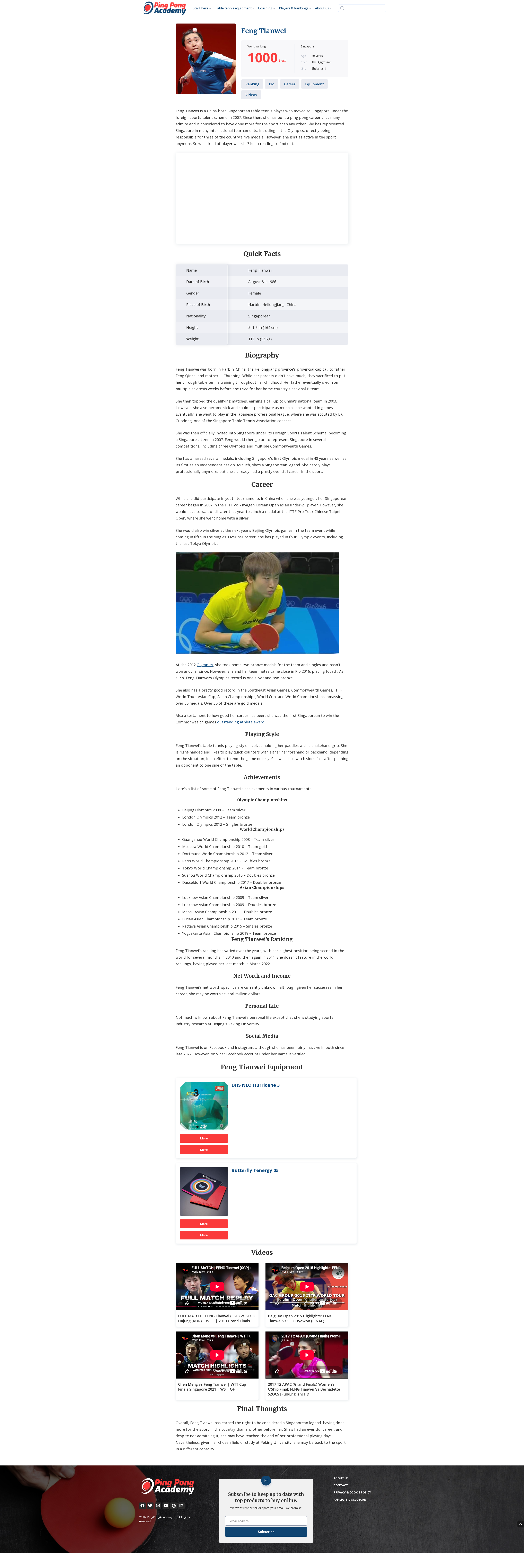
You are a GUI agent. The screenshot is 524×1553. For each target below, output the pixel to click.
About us (341, 1478)
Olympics (205, 664)
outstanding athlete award (240, 722)
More (204, 1138)
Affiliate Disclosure (350, 1499)
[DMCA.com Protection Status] (364, 1537)
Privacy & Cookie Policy (352, 1492)
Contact (341, 1485)
